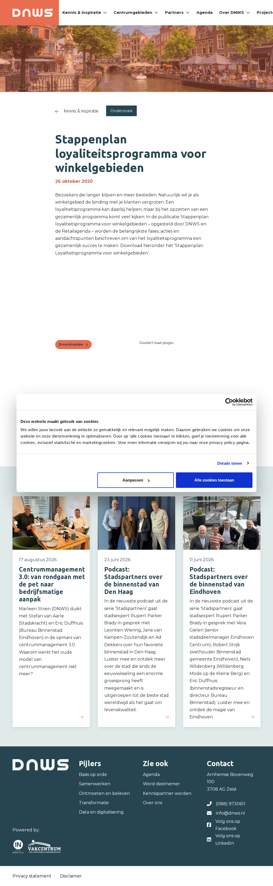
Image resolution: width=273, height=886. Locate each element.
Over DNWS (231, 12)
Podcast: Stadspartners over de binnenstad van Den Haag (133, 580)
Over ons (152, 802)
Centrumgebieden (133, 12)
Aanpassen (132, 480)
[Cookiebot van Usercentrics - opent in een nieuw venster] (229, 402)
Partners (174, 12)
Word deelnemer (161, 783)
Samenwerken (94, 783)
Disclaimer (71, 876)
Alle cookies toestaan (214, 480)
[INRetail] (18, 846)
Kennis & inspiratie (81, 12)
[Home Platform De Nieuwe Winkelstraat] (33, 13)
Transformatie (94, 802)
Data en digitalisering (101, 812)
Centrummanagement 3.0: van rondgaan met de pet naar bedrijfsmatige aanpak (52, 584)
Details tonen (229, 463)
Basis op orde (93, 774)
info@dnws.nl (230, 813)
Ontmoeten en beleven (104, 793)
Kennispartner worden (167, 793)
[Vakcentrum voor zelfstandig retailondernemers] (44, 846)
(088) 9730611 (230, 803)
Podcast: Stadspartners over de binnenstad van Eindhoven (219, 580)
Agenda (204, 12)
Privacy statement (32, 876)
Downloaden (71, 344)
